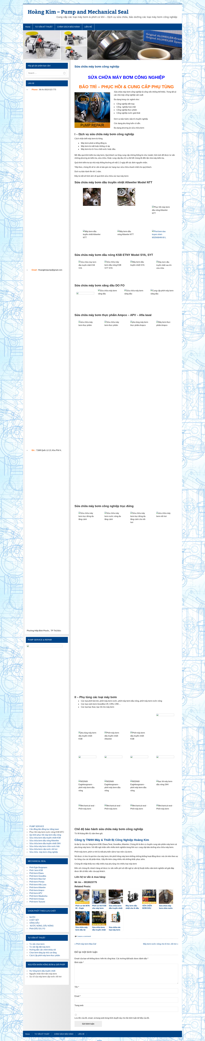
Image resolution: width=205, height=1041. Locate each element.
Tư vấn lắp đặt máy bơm (39, 947)
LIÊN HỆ (88, 27)
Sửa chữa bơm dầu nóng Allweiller (44, 841)
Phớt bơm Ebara (36, 873)
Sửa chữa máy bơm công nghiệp (43, 852)
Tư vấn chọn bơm (36, 944)
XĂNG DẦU (34, 923)
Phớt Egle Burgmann (38, 867)
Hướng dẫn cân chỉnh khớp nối (42, 950)
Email (78, 996)
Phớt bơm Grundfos (37, 876)
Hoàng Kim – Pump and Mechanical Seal (78, 11)
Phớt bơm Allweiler (37, 887)
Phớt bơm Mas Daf (37, 879)
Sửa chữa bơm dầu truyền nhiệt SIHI (45, 843)
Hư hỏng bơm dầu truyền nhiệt (42, 971)
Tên (77, 987)
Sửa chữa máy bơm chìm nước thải (44, 846)
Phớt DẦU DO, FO (37, 929)
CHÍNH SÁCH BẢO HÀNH (68, 27)
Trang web (79, 1005)
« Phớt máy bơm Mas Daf (85, 944)
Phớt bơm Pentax (36, 882)
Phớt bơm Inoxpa (36, 899)
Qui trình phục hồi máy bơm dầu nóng (45, 835)
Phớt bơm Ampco (36, 890)
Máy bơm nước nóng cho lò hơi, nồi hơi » (160, 944)
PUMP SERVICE (36, 826)
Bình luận (79, 962)
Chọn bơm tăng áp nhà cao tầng (43, 953)
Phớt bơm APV (35, 893)
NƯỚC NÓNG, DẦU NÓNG (41, 926)
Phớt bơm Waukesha (38, 896)
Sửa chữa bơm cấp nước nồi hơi (43, 849)
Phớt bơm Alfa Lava (37, 885)
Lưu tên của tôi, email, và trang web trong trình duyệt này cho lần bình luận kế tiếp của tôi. (112, 1018)
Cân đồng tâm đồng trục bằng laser (44, 829)
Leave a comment (84, 936)
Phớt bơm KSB (36, 870)
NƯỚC (32, 917)
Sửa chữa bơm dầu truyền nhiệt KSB (45, 838)
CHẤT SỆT (34, 920)
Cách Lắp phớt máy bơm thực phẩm (44, 955)
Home (27, 27)
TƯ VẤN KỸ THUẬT (44, 27)
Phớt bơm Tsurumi (37, 902)
